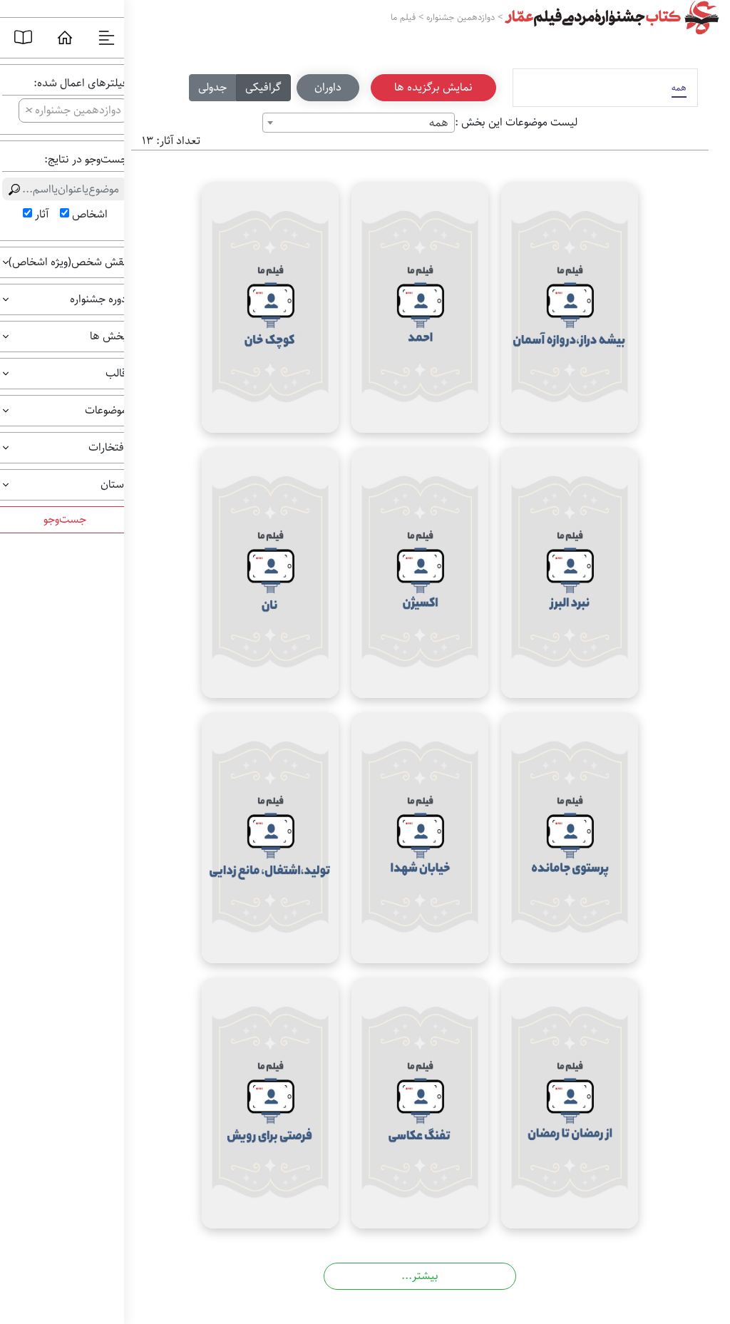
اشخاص (90, 214)
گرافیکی (263, 87)
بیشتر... (419, 1276)
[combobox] (358, 123)
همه (679, 88)
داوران (327, 87)
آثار (41, 214)
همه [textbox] (438, 123)
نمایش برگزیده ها (433, 87)
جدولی (212, 87)
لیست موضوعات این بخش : (516, 122)
